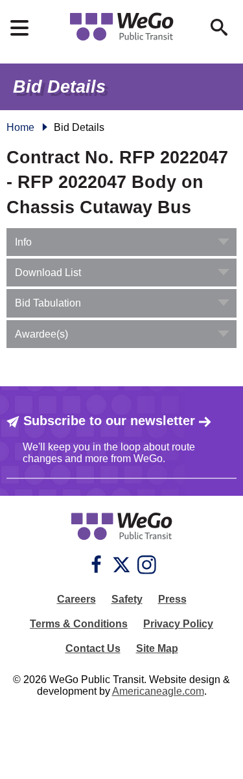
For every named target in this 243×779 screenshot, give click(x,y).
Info (23, 242)
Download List (48, 272)
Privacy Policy (178, 623)
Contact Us (93, 648)
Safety (127, 599)
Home (20, 127)
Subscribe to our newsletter (109, 420)
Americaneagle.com (158, 691)
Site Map (157, 648)
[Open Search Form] (219, 27)
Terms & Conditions (79, 623)
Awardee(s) (41, 334)
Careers (76, 599)
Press (172, 599)
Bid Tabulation (48, 302)
